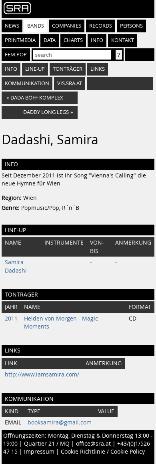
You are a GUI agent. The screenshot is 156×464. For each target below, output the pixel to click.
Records (100, 25)
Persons (131, 25)
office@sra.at (93, 443)
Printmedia (20, 40)
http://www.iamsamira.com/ (42, 374)
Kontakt (122, 40)
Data (50, 40)
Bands (35, 25)
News (12, 25)
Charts (73, 40)
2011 (11, 318)
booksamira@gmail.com (60, 422)
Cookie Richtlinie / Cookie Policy (103, 451)
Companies (66, 25)
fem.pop (16, 54)
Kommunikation (27, 83)
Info (97, 40)
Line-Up (35, 69)
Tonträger (67, 69)
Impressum (39, 451)
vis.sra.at (69, 83)
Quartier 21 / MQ (47, 443)
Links (97, 69)
